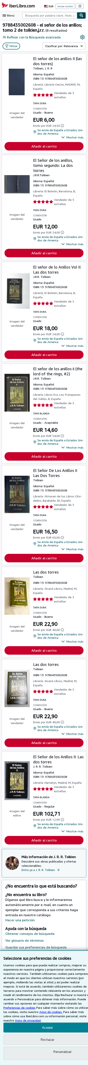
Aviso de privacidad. (28, 1020)
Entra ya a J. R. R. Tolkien (38, 870)
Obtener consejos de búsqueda (29, 933)
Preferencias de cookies (19, 1007)
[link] (82, 37)
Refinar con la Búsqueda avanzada (34, 37)
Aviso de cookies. (50, 1012)
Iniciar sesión (65, 6)
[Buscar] (81, 15)
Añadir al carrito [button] (44, 146)
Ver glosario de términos (24, 940)
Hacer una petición (20, 920)
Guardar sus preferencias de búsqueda (36, 947)
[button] (72, 137)
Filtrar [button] (14, 46)
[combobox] (49, 15)
